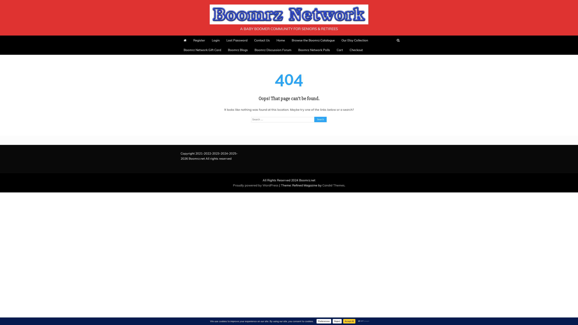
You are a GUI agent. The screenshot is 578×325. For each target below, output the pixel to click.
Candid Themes (333, 185)
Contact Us (262, 40)
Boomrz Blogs (238, 50)
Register (199, 40)
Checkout (356, 50)
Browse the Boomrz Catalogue (313, 40)
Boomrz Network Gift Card (202, 50)
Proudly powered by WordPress (256, 185)
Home (281, 40)
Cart (340, 50)
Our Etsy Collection (355, 40)
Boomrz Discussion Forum (273, 50)
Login (216, 40)
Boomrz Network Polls (314, 50)
